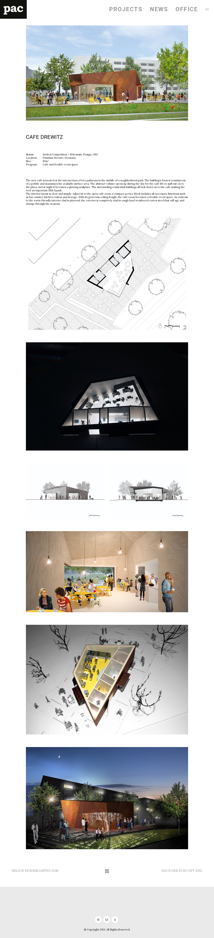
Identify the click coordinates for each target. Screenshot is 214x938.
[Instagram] (98, 919)
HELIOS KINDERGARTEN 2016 (35, 870)
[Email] (106, 919)
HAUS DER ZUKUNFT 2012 (182, 870)
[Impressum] (115, 919)
